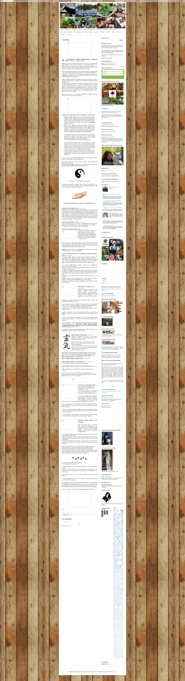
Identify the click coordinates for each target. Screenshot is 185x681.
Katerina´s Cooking (119, 533)
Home (61, 29)
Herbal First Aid (116, 646)
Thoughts (118, 523)
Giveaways (116, 611)
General (116, 510)
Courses (116, 623)
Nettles (116, 651)
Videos (113, 32)
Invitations (121, 575)
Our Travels (117, 582)
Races (118, 32)
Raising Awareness (119, 551)
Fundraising (115, 645)
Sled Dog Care (117, 548)
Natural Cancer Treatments (110, 29)
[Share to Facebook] (67, 514)
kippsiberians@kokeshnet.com (108, 349)
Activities (116, 522)
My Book (86, 29)
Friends (115, 535)
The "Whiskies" (117, 559)
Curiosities (116, 520)
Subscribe (105, 77)
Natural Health (117, 615)
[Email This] (63, 514)
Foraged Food (117, 644)
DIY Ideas (102, 32)
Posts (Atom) (69, 525)
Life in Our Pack (118, 515)
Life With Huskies (120, 650)
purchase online (82, 208)
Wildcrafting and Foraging (119, 634)
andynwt (106, 671)
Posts (104, 280)
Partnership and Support (66, 32)
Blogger (114, 671)
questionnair (84, 389)
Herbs (120, 583)
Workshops (116, 589)
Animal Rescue (120, 595)
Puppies (115, 513)
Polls (118, 606)
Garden (108, 32)
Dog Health (118, 529)
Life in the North (119, 525)
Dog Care (121, 524)
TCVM (119, 632)
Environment (121, 623)
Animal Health (117, 530)
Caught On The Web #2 (113, 212)
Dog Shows (116, 610)
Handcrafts (116, 626)
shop (80, 326)
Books (115, 574)
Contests (115, 581)
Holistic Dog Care (118, 627)
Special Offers (119, 655)
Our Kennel (69, 34)
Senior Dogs (121, 587)
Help (120, 645)
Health (115, 524)
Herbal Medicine (117, 570)
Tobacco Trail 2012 (118, 588)
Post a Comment (67, 521)
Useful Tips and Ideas (118, 549)
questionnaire (74, 466)
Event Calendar (75, 478)
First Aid (120, 589)
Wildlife (121, 541)
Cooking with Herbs (117, 640)
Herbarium (121, 626)
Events (80, 29)
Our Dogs (116, 511)
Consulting (74, 29)
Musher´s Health (117, 591)
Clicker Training (117, 580)
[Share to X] (65, 514)
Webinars (121, 633)
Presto (118, 652)
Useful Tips (116, 541)
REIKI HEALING (70, 375)
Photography (118, 545)
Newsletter (99, 29)
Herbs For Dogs (117, 546)
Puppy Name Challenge (108, 225)
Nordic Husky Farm (78, 32)
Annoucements (116, 547)
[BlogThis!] (64, 514)
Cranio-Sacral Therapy (118, 643)
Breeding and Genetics (118, 609)
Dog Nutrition (118, 534)
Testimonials (92, 29)
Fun (118, 519)
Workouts (115, 554)
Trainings (116, 514)
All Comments (106, 283)
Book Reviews (116, 638)
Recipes (115, 617)
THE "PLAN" (105, 219)
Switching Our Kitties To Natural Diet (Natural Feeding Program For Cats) (112, 201)
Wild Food (121, 656)
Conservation (121, 622)
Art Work (63, 34)
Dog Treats (121, 581)
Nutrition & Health (88, 32)
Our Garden (121, 571)
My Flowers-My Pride (119, 614)
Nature (115, 516)
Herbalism (115, 571)
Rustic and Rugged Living (118, 517)
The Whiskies (116, 656)
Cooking (96, 32)
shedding (118, 657)
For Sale (120, 610)
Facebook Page (84, 483)
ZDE (84, 60)
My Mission (67, 29)
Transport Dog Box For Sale (114, 187)
